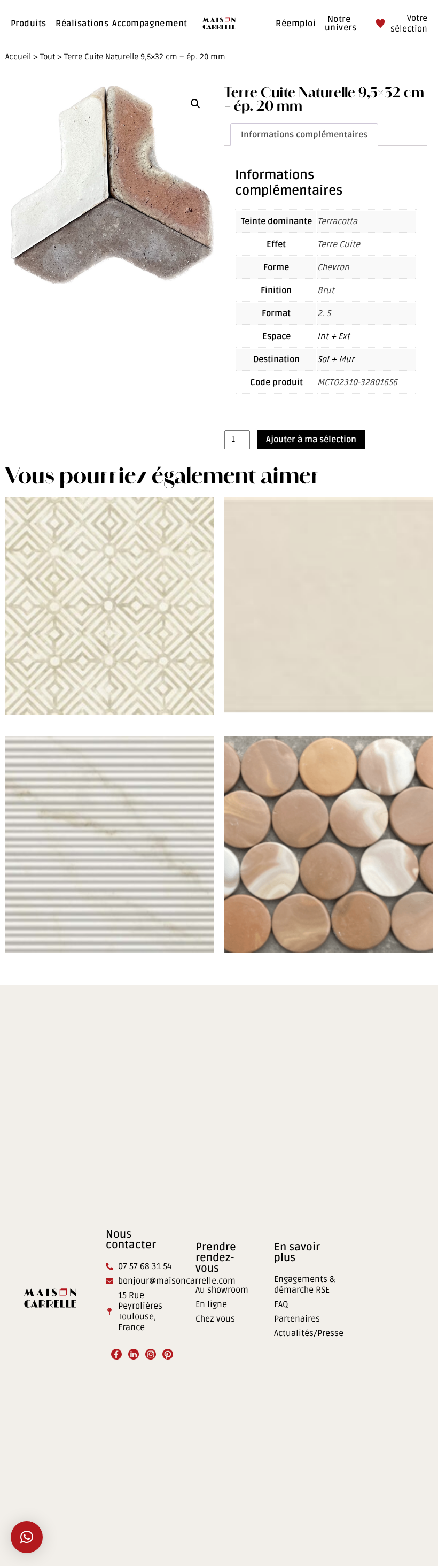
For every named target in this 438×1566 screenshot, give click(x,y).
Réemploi (296, 23)
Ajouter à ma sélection (311, 439)
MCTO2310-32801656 (357, 382)
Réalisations (82, 23)
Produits (28, 23)
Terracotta (337, 221)
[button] (195, 103)
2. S (324, 313)
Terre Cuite (338, 244)
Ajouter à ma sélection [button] (109, 678)
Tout (47, 57)
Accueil (18, 57)
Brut (325, 290)
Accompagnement (149, 23)
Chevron (333, 267)
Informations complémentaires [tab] (304, 134)
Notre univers (340, 23)
